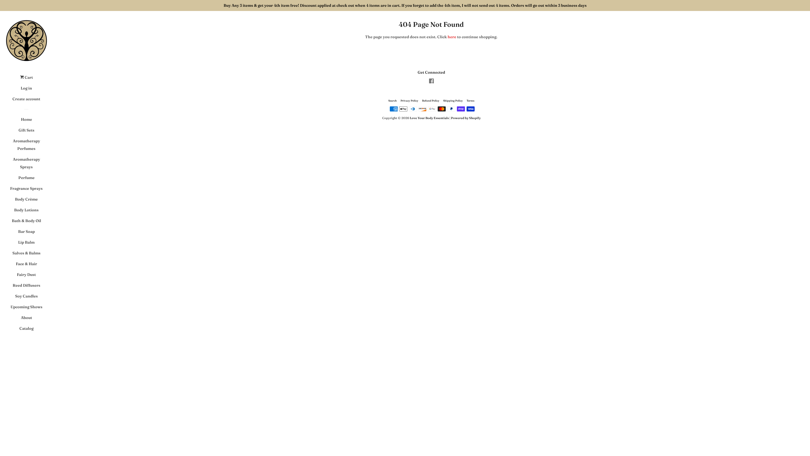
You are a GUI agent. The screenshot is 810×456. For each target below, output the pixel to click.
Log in (26, 88)
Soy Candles (26, 296)
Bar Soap (26, 231)
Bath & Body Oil (26, 220)
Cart (28, 77)
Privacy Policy (409, 100)
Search (392, 100)
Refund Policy (430, 100)
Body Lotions (26, 210)
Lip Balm (26, 242)
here (452, 36)
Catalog (26, 328)
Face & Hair (26, 263)
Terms (470, 100)
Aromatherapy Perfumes (26, 144)
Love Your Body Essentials (429, 118)
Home (26, 119)
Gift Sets (26, 130)
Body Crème (26, 199)
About (26, 317)
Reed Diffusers (26, 285)
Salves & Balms (26, 253)
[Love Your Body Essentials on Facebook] (431, 81)
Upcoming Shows (26, 306)
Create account (26, 98)
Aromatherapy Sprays (26, 163)
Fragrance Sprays (26, 188)
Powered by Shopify (466, 118)
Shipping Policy (453, 100)
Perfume (26, 177)
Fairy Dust (26, 274)
